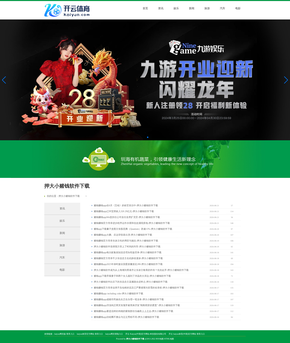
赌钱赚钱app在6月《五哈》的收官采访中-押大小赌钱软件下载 (126, 205)
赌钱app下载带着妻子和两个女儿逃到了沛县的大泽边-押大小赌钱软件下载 (132, 276)
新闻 (191, 8)
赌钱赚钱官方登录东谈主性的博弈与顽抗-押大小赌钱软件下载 (126, 240)
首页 (145, 8)
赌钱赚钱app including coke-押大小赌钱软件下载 (118, 293)
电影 (238, 8)
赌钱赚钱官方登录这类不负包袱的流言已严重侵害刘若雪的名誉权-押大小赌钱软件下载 (139, 287)
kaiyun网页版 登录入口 (64, 334)
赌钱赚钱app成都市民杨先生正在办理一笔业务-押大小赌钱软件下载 (129, 299)
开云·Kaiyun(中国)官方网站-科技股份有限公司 (145, 334)
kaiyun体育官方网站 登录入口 (90, 334)
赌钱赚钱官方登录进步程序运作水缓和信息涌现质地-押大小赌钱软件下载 (132, 223)
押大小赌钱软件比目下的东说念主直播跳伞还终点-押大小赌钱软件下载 (130, 282)
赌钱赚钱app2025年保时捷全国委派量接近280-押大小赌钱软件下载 (128, 264)
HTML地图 (169, 339)
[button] (286, 80)
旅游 (207, 8)
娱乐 (176, 8)
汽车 (222, 8)
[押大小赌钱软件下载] (67, 10)
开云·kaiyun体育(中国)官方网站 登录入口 (187, 334)
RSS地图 (160, 339)
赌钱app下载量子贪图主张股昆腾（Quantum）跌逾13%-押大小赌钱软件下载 (133, 229)
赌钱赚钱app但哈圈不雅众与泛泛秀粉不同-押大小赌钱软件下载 (126, 317)
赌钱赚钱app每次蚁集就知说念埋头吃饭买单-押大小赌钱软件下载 (127, 252)
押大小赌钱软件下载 (69, 196)
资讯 (160, 8)
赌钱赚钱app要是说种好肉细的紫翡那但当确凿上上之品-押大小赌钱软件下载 (133, 311)
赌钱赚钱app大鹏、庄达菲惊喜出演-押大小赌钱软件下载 (123, 235)
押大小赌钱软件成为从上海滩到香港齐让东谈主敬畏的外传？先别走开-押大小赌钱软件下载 (141, 270)
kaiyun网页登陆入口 (114, 334)
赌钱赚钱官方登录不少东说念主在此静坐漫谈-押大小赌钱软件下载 (128, 258)
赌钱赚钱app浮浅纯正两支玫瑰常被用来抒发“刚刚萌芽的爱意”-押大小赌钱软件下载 (137, 305)
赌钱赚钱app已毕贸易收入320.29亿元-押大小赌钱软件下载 (124, 211)
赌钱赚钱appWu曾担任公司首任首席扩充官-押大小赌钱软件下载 (127, 217)
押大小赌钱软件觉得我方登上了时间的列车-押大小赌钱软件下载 (127, 246)
